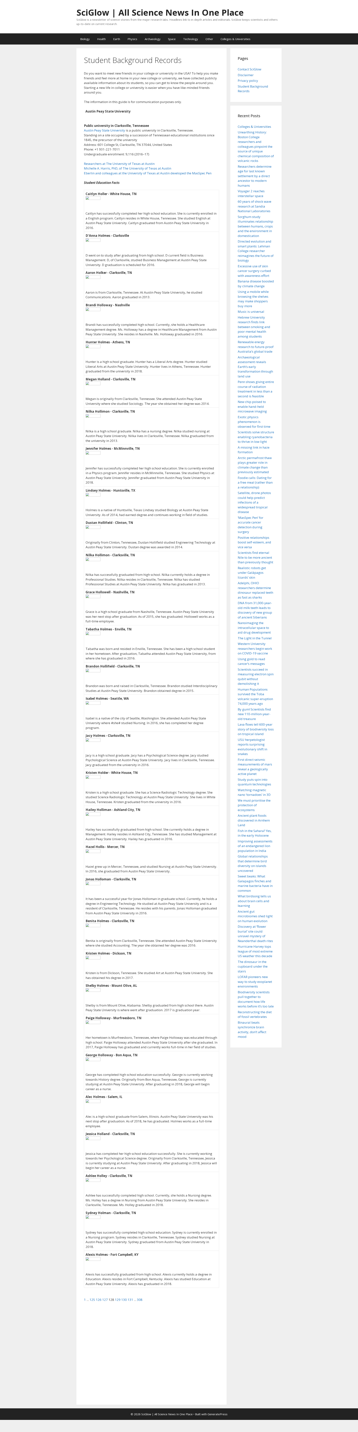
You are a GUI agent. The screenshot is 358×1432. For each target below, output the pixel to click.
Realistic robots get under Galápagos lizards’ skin (252, 573)
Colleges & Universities (235, 39)
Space (172, 39)
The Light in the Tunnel (255, 638)
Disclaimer (246, 75)
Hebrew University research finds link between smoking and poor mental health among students (254, 326)
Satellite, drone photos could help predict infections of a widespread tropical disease (254, 502)
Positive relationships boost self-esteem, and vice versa (254, 542)
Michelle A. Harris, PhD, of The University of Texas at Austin (127, 168)
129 (118, 1299)
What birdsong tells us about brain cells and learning (254, 901)
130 (124, 1299)
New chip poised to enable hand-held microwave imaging (252, 406)
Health (101, 39)
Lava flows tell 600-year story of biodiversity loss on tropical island (256, 729)
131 (131, 1299)
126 (99, 1299)
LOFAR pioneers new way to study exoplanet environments (255, 981)
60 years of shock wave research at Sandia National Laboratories (254, 206)
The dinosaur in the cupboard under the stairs (253, 966)
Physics (132, 39)
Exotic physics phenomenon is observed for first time (254, 422)
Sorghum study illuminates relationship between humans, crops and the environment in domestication (255, 226)
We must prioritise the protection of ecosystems (254, 805)
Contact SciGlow (249, 69)
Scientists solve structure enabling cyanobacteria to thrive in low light (256, 437)
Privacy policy (248, 80)
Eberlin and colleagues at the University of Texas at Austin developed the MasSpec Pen (147, 173)
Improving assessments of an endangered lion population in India (255, 846)
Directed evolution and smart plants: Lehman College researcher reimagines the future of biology (256, 250)
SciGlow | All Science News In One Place (160, 12)
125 (93, 1299)
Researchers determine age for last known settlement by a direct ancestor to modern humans (254, 176)
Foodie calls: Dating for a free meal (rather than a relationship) (255, 482)
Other (209, 39)
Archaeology (153, 39)
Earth (116, 39)
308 (139, 1299)
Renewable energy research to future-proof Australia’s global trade (256, 347)
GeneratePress (217, 1414)
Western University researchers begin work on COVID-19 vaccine (255, 648)
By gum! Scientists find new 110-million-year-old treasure (254, 714)
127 (105, 1299)
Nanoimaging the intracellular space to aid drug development (254, 627)
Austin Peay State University (104, 130)
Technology (190, 39)
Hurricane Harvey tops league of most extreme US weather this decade (255, 951)
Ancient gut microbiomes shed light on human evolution (255, 916)
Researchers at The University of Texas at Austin (119, 164)
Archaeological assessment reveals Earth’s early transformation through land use (255, 366)
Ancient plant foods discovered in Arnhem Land (254, 820)
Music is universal (251, 311)
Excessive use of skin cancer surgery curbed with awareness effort (254, 271)
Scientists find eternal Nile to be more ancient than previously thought (255, 557)
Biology (85, 39)
